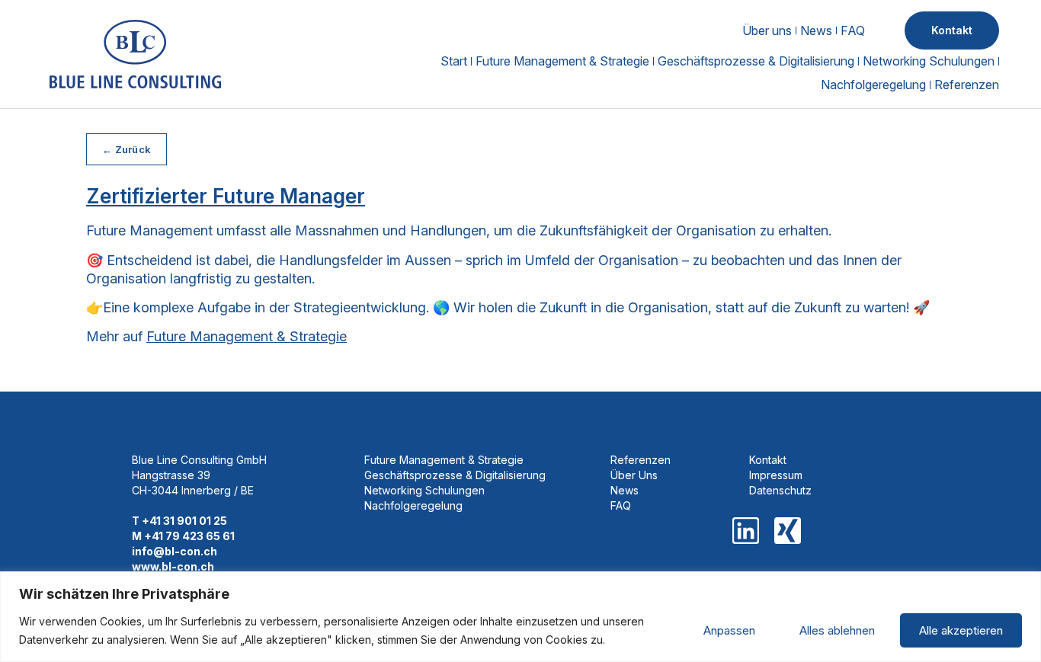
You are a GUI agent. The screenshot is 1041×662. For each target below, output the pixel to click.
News (816, 30)
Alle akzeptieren (961, 630)
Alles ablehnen (837, 630)
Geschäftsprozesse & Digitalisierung (756, 61)
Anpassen (729, 630)
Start (453, 61)
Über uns (767, 30)
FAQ (853, 30)
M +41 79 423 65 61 (183, 535)
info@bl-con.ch (174, 551)
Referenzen (966, 84)
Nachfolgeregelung (873, 84)
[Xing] (787, 530)
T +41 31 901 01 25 (179, 520)
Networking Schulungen (929, 61)
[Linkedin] (745, 530)
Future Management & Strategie (562, 61)
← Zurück (126, 149)
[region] (520, 616)
